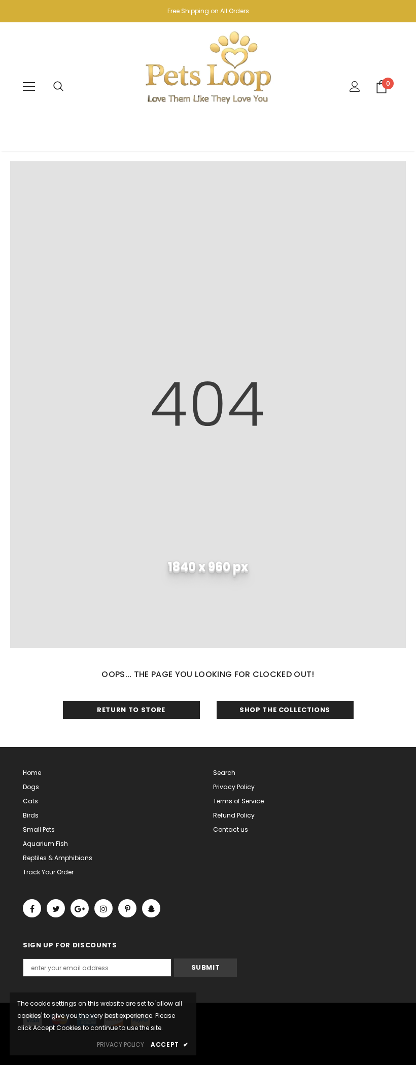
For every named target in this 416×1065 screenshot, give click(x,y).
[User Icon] (355, 86)
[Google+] (80, 908)
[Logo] (208, 86)
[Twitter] (56, 908)
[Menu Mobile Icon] (29, 87)
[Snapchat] (151, 908)
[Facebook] (32, 908)
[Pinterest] (127, 908)
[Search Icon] (58, 87)
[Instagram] (103, 908)
